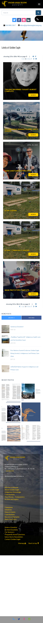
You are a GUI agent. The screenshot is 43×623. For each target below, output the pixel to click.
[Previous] (36, 56)
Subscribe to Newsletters (14, 537)
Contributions (10, 494)
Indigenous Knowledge (13, 492)
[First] (33, 56)
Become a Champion (12, 517)
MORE (33, 95)
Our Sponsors (9, 532)
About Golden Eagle (12, 490)
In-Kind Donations (11, 530)
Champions (9, 507)
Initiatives (8, 510)
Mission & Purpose (11, 487)
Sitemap (21, 543)
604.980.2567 (11, 25)
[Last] (36, 59)
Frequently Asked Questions (15, 534)
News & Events (10, 512)
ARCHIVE (11, 317)
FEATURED (31, 317)
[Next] (34, 59)
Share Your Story (10, 519)
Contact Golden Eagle (12, 539)
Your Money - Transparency (15, 497)
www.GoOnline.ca (18, 476)
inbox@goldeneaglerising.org (30, 25)
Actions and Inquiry (11, 499)
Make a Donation (11, 527)
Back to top (32, 543)
